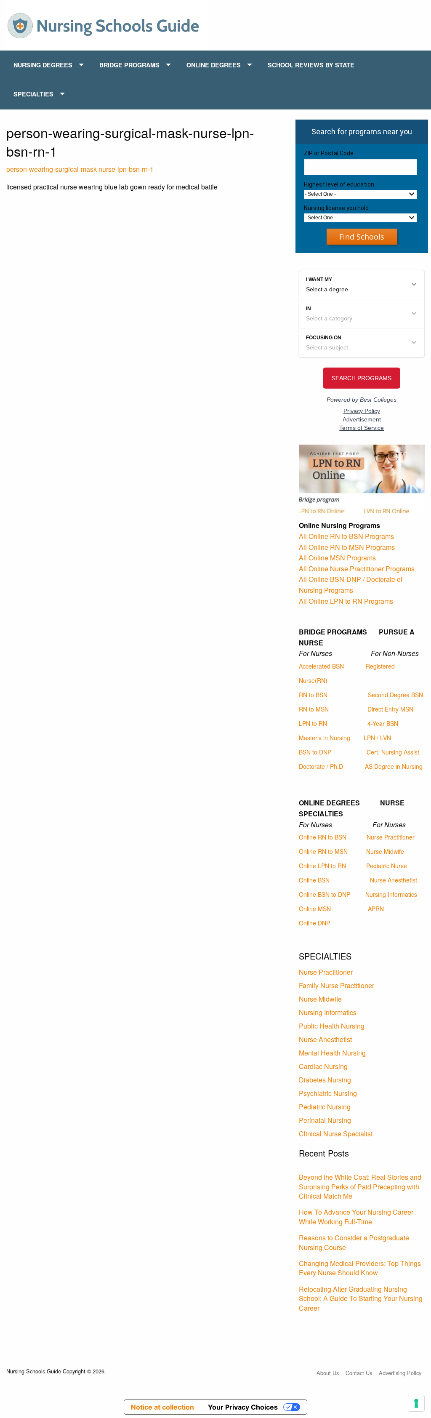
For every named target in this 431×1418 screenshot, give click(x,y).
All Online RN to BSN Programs (346, 536)
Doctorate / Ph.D (321, 766)
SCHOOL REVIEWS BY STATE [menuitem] (311, 65)
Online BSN (314, 880)
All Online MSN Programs (337, 557)
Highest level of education (339, 184)
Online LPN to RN (322, 865)
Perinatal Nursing (325, 1120)
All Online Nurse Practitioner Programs (357, 568)
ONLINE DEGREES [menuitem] (213, 65)
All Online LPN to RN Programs (346, 601)
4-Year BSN (382, 723)
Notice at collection (162, 1407)
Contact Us (359, 1373)
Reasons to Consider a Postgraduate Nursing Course (354, 1242)
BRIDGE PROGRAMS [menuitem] (129, 65)
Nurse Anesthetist (393, 880)
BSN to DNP (315, 752)
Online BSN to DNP (324, 894)
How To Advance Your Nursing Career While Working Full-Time (356, 1216)
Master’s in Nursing (324, 737)
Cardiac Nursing (323, 1066)
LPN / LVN (377, 737)
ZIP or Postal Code (329, 153)
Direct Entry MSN (390, 709)
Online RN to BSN (322, 837)
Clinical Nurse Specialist (335, 1133)
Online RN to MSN (323, 851)
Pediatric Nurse (386, 865)
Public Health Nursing (331, 1026)
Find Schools (361, 237)
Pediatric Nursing (325, 1106)
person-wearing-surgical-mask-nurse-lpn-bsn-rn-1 (80, 169)
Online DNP (314, 923)
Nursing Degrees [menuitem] (42, 65)
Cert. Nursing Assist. (394, 752)
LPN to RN (313, 723)
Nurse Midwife (385, 851)
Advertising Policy (400, 1373)
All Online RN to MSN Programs (347, 547)
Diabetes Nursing (325, 1080)
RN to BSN (313, 694)
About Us (328, 1373)
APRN (376, 908)
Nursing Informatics (391, 894)
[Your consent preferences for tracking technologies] (416, 1403)
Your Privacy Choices (243, 1407)
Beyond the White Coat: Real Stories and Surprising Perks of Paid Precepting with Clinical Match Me (360, 1186)
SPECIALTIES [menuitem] (33, 94)
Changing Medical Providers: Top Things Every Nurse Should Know (360, 1267)
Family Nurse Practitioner (336, 985)
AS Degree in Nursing (394, 766)
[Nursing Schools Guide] (107, 24)
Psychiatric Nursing (328, 1093)
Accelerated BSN (321, 666)
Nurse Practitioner (391, 837)
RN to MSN (314, 709)
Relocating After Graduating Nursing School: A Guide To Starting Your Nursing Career (361, 1298)
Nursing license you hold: (337, 208)
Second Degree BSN (395, 694)
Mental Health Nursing (332, 1053)
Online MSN (315, 908)
